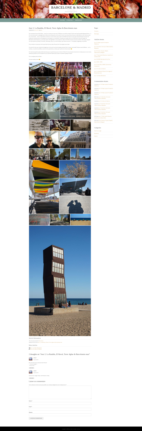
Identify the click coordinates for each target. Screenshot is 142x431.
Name (30, 401)
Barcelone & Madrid (71, 7)
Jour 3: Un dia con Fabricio (100, 68)
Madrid (95, 136)
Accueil (62, 20)
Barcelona (41, 340)
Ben (41, 30)
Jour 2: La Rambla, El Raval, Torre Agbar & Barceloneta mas (50, 342)
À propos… (70, 20)
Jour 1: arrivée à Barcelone (100, 75)
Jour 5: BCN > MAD (98, 62)
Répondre (32, 367)
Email (30, 406)
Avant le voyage (97, 130)
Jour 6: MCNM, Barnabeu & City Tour (102, 59)
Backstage (78, 20)
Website (30, 412)
